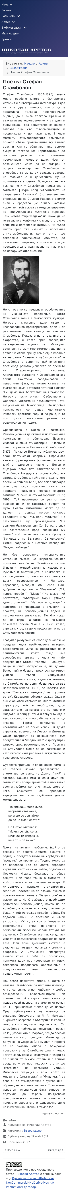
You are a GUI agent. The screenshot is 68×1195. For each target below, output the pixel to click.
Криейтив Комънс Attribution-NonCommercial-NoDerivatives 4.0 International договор (30, 1182)
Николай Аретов (27, 1174)
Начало (6, 4)
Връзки (6, 39)
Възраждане (33, 1130)
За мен (6, 10)
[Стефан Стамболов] (21, 280)
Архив (5, 22)
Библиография (11, 27)
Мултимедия (10, 33)
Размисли (8, 16)
